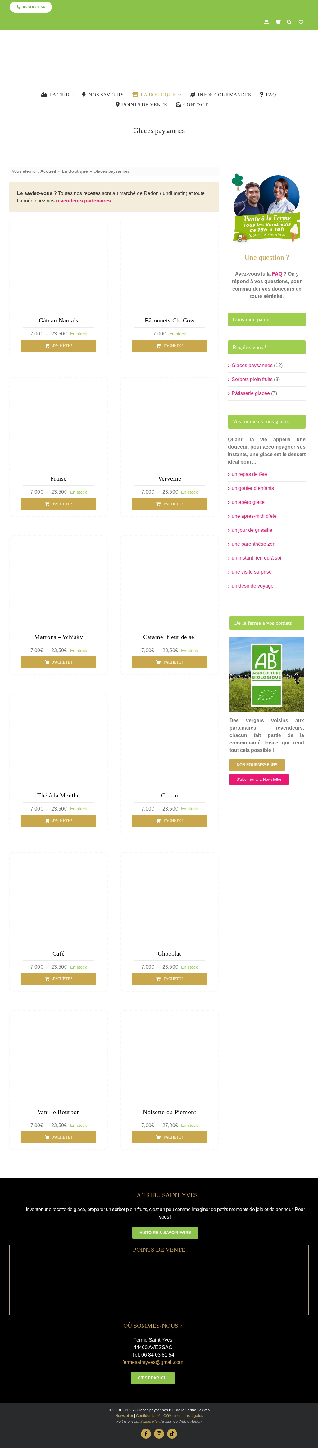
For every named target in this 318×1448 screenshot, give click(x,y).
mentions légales (188, 1416)
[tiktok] (172, 1434)
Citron (169, 795)
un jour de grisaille (252, 530)
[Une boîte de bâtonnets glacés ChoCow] (169, 226)
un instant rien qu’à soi (256, 558)
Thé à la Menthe (58, 795)
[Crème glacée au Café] (58, 859)
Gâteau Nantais (59, 320)
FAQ (277, 274)
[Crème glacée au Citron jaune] (169, 701)
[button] (289, 22)
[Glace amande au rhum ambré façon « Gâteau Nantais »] (58, 226)
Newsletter (124, 1416)
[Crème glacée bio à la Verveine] (169, 384)
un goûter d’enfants (253, 488)
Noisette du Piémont (169, 1111)
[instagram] (159, 1434)
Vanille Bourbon (58, 1111)
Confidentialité (148, 1416)
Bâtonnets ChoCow (170, 320)
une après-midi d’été (254, 516)
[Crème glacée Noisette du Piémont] (169, 1017)
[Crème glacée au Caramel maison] (169, 543)
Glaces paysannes (252, 365)
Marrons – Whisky (58, 636)
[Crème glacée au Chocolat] (169, 859)
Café (58, 953)
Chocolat (169, 953)
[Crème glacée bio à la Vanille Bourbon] (58, 1017)
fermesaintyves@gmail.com (152, 1362)
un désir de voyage (253, 586)
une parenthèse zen (253, 544)
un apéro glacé (248, 502)
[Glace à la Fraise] (58, 384)
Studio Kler (149, 1421)
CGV (167, 1416)
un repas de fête (249, 474)
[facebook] (146, 1434)
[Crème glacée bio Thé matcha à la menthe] (58, 701)
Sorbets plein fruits (252, 379)
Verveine (169, 478)
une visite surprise (252, 572)
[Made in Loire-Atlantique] (159, 1262)
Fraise (59, 478)
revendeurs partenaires (83, 200)
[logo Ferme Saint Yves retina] (159, 42)
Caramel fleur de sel (169, 636)
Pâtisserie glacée (251, 393)
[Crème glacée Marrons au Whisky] (58, 543)
